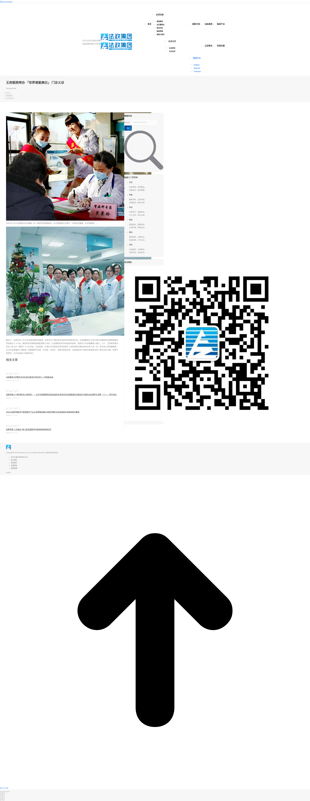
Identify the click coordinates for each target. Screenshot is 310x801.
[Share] (3, 791)
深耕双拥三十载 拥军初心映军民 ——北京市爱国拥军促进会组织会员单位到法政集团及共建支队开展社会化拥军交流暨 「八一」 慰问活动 (61, 394)
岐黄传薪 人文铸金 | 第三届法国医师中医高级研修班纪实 (28, 429)
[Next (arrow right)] (3, 796)
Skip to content (6, 1)
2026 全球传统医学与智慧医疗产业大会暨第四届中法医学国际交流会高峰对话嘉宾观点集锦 (42, 412)
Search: (127, 122)
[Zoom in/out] (8, 791)
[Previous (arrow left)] (1, 796)
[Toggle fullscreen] (6, 791)
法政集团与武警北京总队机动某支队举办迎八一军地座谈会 (29, 377)
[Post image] (12, 374)
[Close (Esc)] (1, 791)
